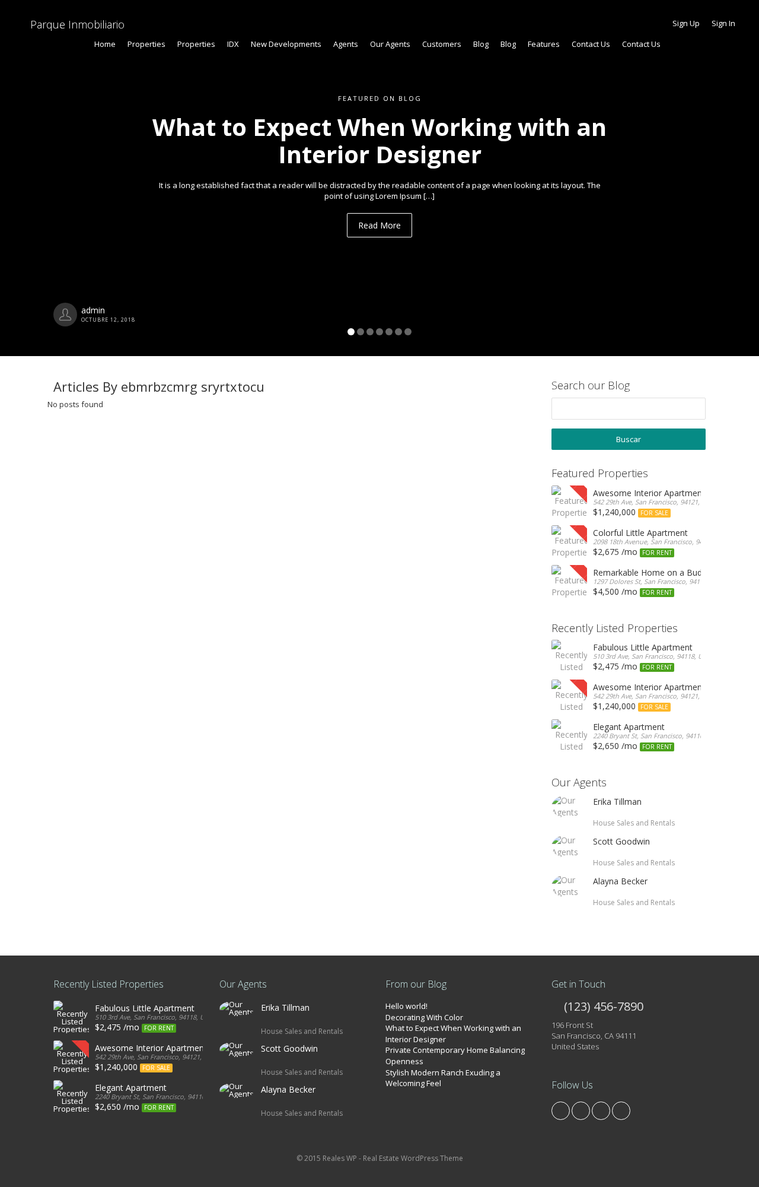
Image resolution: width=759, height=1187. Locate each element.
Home (105, 44)
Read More (379, 225)
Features (544, 44)
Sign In (723, 23)
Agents (345, 44)
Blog (481, 44)
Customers (441, 44)
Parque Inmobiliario (76, 24)
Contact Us (591, 44)
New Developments (286, 44)
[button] (57, 178)
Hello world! (406, 1006)
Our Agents (390, 44)
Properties (146, 44)
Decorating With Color (424, 1017)
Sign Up (686, 23)
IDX (233, 44)
